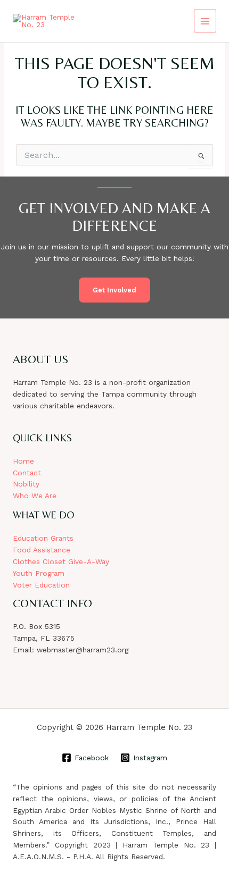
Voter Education (41, 585)
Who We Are (34, 495)
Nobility (26, 484)
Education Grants (43, 538)
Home (23, 461)
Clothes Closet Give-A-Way (61, 561)
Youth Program (38, 573)
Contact (27, 472)
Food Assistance (41, 550)
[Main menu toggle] (205, 21)
